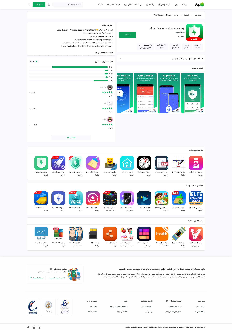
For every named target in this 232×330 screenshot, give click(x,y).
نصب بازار (201, 301)
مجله (100, 4)
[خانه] (199, 4)
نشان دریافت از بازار (174, 311)
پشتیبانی (150, 4)
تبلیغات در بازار (113, 4)
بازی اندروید (200, 306)
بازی (176, 4)
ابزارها (186, 15)
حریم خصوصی (146, 306)
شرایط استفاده (146, 301)
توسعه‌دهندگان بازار (133, 4)
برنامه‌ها (198, 15)
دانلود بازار (39, 4)
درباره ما (93, 306)
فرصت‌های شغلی (175, 306)
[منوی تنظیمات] (29, 4)
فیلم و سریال (164, 4)
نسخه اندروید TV (36, 277)
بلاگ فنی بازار (122, 311)
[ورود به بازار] (48, 4)
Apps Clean (180, 32)
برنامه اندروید (200, 311)
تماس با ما (92, 311)
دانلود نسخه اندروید (57, 277)
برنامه (184, 4)
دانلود (127, 34)
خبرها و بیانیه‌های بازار (119, 306)
